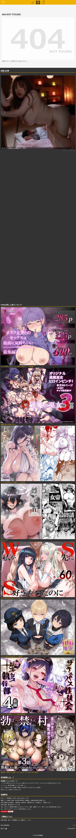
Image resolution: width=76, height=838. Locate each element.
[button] (70, 459)
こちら (26, 820)
